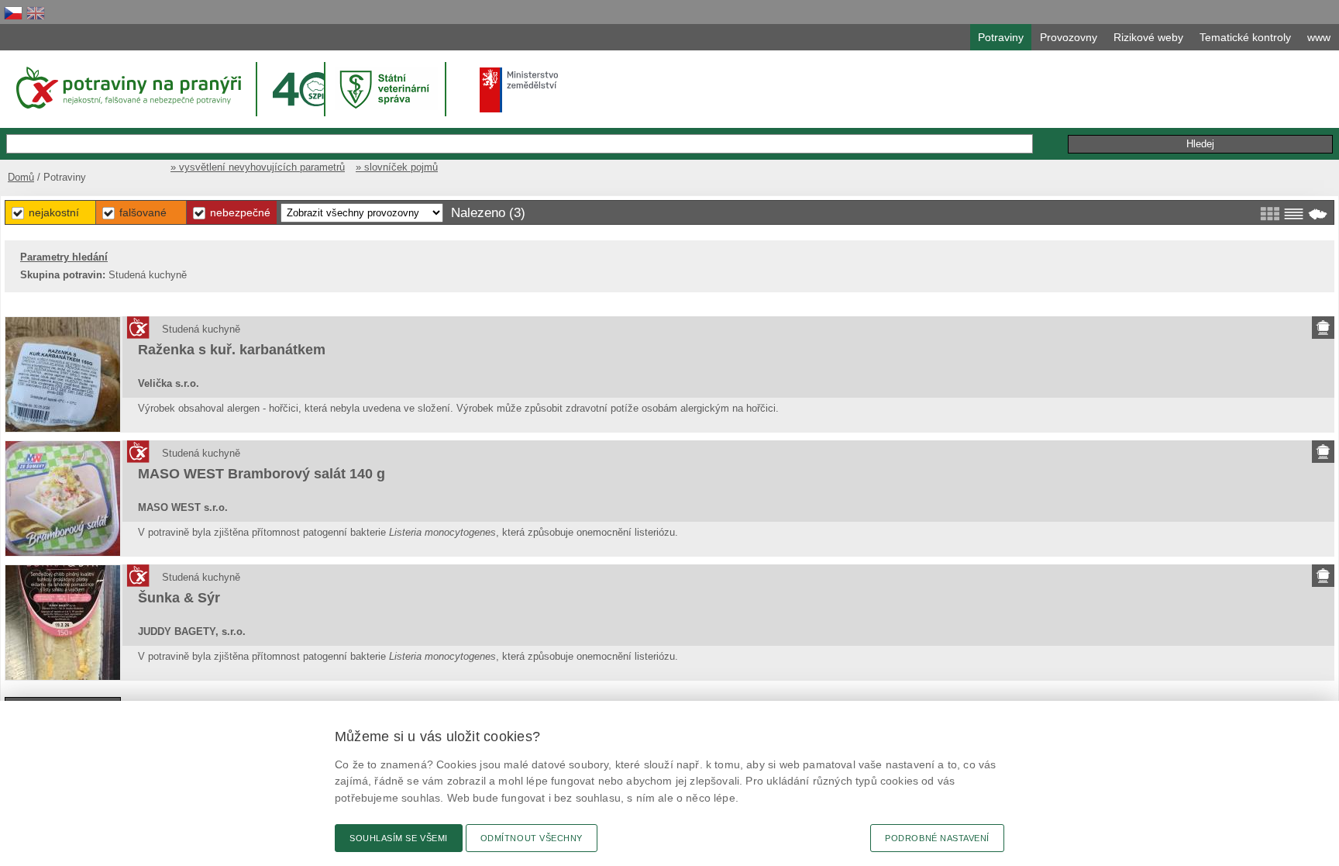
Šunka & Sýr (179, 598)
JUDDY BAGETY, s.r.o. (192, 631)
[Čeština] (13, 12)
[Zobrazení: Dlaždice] (1269, 214)
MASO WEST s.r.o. (183, 507)
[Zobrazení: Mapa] (1317, 214)
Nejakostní (54, 212)
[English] (35, 12)
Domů (21, 177)
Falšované (143, 212)
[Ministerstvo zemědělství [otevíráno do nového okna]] (519, 89)
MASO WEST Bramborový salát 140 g (261, 473)
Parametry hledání (64, 257)
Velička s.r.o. (168, 383)
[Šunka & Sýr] (63, 622)
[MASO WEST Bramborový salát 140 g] (63, 498)
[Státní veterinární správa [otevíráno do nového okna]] (387, 88)
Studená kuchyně (201, 329)
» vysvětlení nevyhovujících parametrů (257, 167)
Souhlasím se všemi (398, 838)
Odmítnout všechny (531, 838)
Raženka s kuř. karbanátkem (231, 349)
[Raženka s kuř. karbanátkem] (63, 374)
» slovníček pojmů (397, 167)
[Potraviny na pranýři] (127, 88)
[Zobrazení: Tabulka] (1293, 214)
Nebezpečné (240, 212)
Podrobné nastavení (937, 838)
